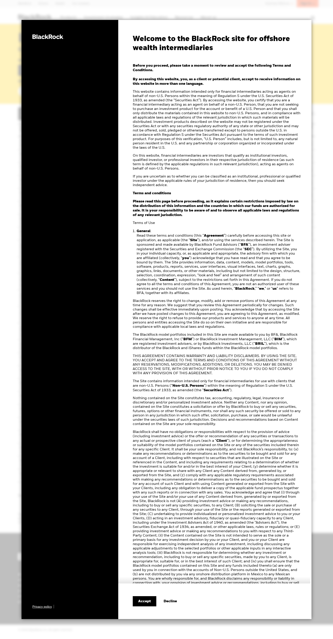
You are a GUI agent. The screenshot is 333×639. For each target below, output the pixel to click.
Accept (144, 601)
